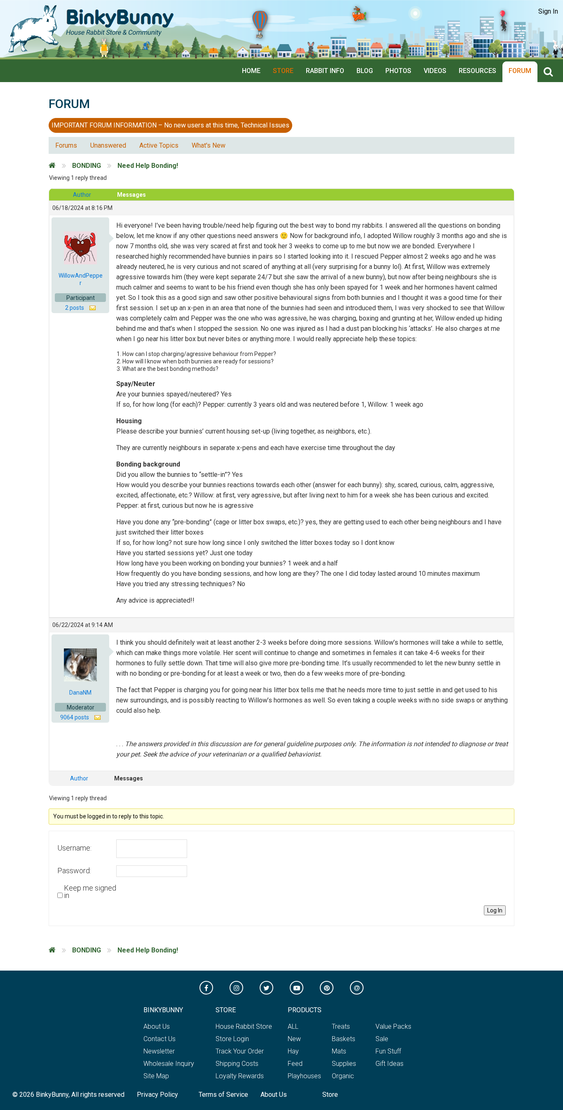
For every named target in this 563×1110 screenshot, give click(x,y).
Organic (343, 1076)
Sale (381, 1039)
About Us (156, 1026)
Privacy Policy (157, 1094)
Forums (66, 145)
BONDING (86, 166)
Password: (74, 870)
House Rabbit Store (244, 1026)
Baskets (343, 1039)
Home (251, 71)
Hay (293, 1051)
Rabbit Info (325, 71)
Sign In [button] (548, 11)
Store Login (232, 1039)
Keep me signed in (90, 891)
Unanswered (108, 145)
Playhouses (304, 1076)
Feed (295, 1064)
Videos (435, 71)
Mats (339, 1051)
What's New (208, 145)
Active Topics (158, 145)
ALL (293, 1026)
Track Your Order (240, 1051)
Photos (398, 71)
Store (283, 71)
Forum (520, 71)
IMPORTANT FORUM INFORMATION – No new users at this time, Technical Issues (170, 125)
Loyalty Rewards (240, 1076)
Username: (74, 848)
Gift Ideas (389, 1064)
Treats (341, 1026)
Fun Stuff (388, 1051)
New (294, 1039)
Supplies (344, 1064)
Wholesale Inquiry (168, 1064)
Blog (365, 71)
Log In (494, 910)
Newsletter (159, 1051)
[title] (550, 72)
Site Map (156, 1076)
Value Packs (393, 1026)
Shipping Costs (237, 1064)
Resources (477, 71)
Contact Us (159, 1039)
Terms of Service (223, 1094)
